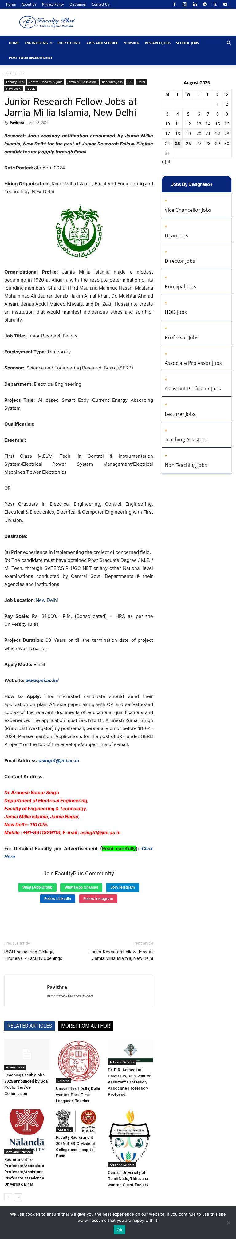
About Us (29, 4)
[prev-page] (8, 1197)
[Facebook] (174, 4)
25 (177, 143)
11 (177, 124)
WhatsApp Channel (81, 887)
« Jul (166, 161)
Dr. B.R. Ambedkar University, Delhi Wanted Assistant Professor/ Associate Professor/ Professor (129, 1082)
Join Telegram (122, 887)
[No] (228, 1223)
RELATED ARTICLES (29, 1026)
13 (198, 124)
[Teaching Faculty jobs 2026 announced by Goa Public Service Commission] (26, 1054)
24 (167, 143)
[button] (228, 43)
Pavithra (17, 122)
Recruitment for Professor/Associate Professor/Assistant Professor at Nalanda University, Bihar (24, 1171)
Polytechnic (69, 43)
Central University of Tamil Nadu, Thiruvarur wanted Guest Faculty (128, 1178)
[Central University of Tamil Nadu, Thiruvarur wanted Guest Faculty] (130, 1138)
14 (208, 124)
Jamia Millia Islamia (82, 82)
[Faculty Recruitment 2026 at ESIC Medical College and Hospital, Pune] (78, 1121)
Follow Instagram (98, 899)
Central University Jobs (45, 82)
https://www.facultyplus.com (70, 996)
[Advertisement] (79, 919)
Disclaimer (78, 4)
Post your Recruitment (30, 57)
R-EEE (31, 88)
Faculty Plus (15, 82)
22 (217, 133)
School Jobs (187, 43)
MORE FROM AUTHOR (85, 1026)
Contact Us (100, 4)
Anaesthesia (15, 1067)
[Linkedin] (194, 4)
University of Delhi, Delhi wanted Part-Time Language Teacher (78, 1094)
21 (208, 133)
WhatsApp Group (37, 887)
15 (217, 124)
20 (198, 133)
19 (188, 133)
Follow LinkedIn (57, 899)
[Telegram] (205, 4)
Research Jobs (158, 43)
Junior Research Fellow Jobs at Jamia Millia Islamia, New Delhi (121, 955)
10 (167, 124)
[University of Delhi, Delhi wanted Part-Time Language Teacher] (78, 1061)
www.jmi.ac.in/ (42, 680)
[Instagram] (184, 4)
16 (226, 124)
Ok (119, 1229)
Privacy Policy (53, 4)
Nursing (131, 43)
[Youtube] (225, 4)
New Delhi (14, 88)
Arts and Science (102, 43)
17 (167, 133)
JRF (130, 82)
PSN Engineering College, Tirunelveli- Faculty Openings (33, 955)
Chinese (63, 1081)
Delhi (141, 82)
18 (177, 133)
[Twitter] (215, 4)
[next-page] (18, 1197)
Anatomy (64, 1129)
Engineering (36, 43)
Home (11, 4)
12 (188, 124)
